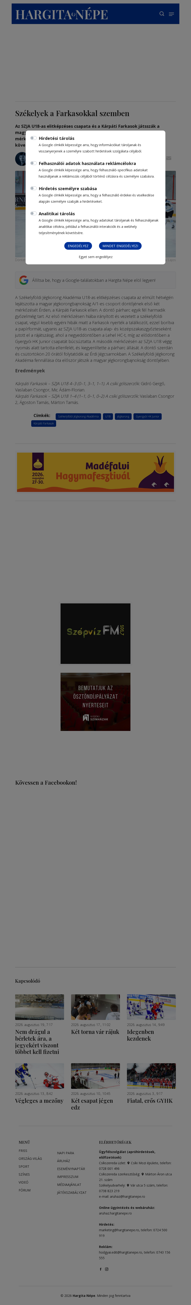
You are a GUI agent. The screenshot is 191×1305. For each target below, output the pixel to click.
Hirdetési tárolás (56, 138)
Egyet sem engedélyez (96, 257)
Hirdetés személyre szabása (68, 188)
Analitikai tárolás (57, 213)
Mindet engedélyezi (120, 246)
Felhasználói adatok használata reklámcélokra (87, 163)
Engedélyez (78, 246)
